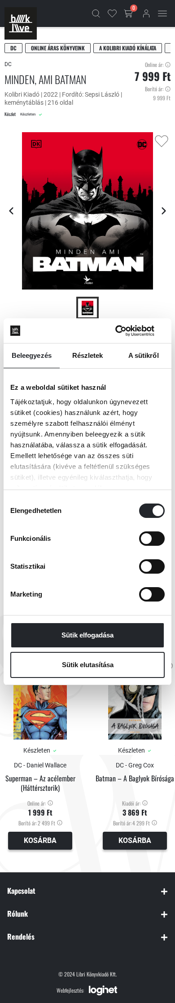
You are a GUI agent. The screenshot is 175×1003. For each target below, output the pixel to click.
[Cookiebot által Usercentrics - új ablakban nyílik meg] (126, 331)
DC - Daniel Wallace (40, 765)
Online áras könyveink (58, 48)
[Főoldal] (20, 23)
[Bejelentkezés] (146, 13)
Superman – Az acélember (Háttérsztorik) (40, 783)
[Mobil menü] (162, 13)
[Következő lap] (164, 211)
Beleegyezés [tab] (32, 355)
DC (13, 48)
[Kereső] (96, 13)
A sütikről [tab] (143, 355)
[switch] (152, 538)
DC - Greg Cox (135, 765)
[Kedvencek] (112, 13)
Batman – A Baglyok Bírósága (135, 778)
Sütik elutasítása (88, 665)
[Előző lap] (11, 211)
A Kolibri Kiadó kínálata (127, 48)
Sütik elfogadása (87, 635)
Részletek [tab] (87, 355)
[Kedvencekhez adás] (161, 141)
